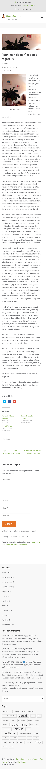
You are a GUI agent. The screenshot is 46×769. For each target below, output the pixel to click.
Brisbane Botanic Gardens (9, 716)
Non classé (6, 439)
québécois (5, 738)
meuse (28, 729)
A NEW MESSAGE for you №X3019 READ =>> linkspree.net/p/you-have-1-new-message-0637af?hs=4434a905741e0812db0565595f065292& (20, 651)
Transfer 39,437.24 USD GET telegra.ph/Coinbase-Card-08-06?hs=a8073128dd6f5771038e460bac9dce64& (23, 663)
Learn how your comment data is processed (21, 543)
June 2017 (5, 596)
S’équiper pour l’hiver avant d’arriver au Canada (11, 452)
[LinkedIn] (23, 9)
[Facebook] (15, 9)
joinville (18, 729)
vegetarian (11, 742)
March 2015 (6, 619)
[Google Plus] (19, 9)
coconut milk (6, 720)
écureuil (5, 747)
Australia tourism (7, 711)
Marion (6, 63)
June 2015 (5, 615)
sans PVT (13, 738)
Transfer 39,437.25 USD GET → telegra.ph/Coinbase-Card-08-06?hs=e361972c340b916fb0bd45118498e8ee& (22, 674)
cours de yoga (21, 720)
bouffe (23, 711)
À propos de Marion (11, 667)
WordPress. (21, 762)
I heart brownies (7, 729)
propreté (36, 733)
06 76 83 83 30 (29, 5)
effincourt (37, 720)
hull (37, 725)
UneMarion (13, 16)
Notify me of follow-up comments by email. (19, 530)
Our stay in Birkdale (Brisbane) (8, 417)
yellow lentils (29, 742)
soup (29, 738)
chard (39, 716)
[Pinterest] (26, 9)
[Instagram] (30, 9)
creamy (30, 720)
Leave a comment (10, 67)
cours (13, 720)
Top (41, 764)
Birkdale (17, 711)
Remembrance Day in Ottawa (28, 417)
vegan (4, 742)
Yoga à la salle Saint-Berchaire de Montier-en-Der (22, 677)
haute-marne (18, 724)
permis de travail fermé (25, 733)
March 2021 (6, 572)
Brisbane (30, 711)
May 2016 (5, 605)
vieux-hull (19, 742)
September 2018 (8, 582)
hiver (31, 725)
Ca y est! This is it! (7, 426)
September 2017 (8, 586)
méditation (9, 733)
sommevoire (22, 738)
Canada (23, 716)
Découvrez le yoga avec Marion (13, 657)
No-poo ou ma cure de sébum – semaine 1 (32, 452)
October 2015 (7, 610)
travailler (36, 738)
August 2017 (6, 591)
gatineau (5, 725)
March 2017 (6, 601)
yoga (38, 742)
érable (11, 747)
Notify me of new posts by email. (15, 536)
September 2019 (8, 577)
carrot (33, 716)
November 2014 (8, 624)
